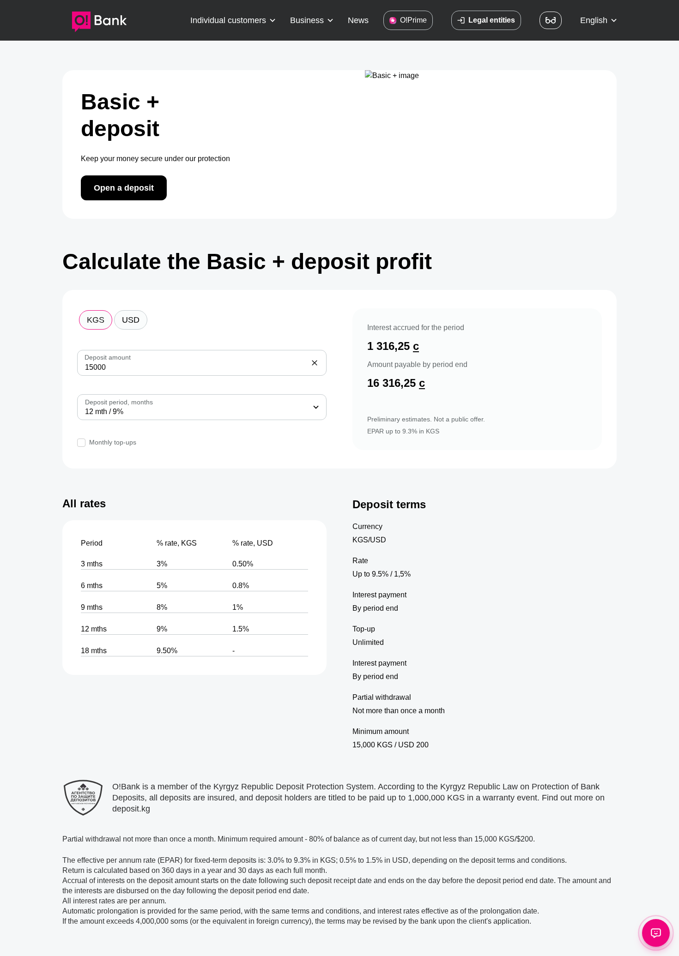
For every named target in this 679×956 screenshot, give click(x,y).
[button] (232, 20)
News (358, 20)
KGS (95, 320)
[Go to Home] (99, 20)
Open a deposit (124, 187)
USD (130, 320)
